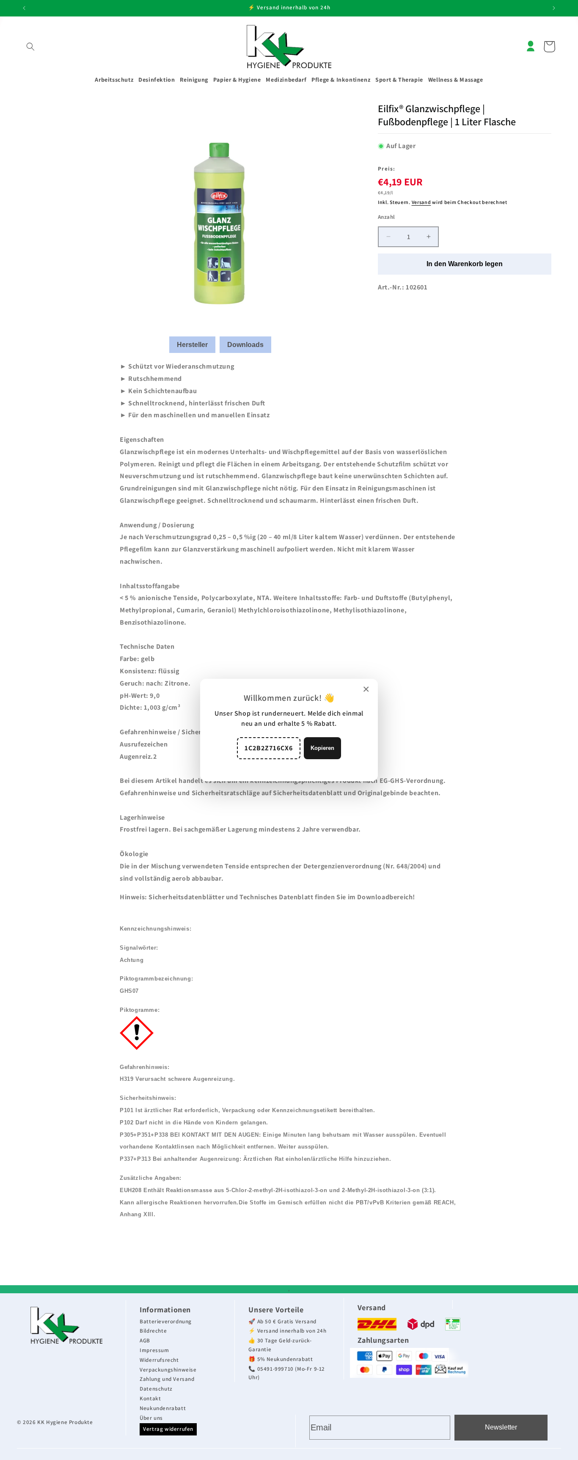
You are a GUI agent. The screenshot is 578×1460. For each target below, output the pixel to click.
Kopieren (322, 748)
